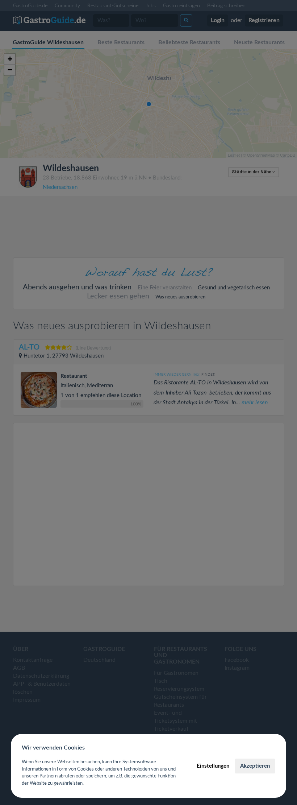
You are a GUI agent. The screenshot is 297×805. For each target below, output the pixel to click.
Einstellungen (213, 766)
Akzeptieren (255, 766)
